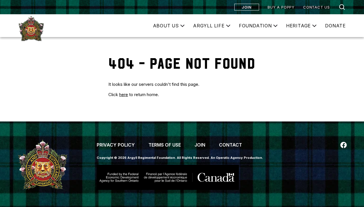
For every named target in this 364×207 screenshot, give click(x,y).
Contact (230, 145)
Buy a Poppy (281, 7)
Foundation (255, 26)
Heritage (298, 26)
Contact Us (316, 7)
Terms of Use (164, 145)
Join (247, 7)
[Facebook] (343, 145)
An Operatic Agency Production (236, 158)
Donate (335, 26)
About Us (166, 26)
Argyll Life (209, 26)
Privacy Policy (116, 145)
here (123, 94)
